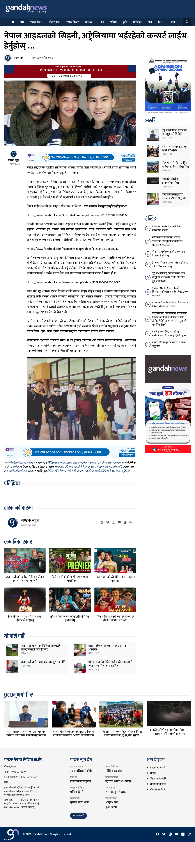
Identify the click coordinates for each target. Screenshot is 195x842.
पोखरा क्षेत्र (54, 22)
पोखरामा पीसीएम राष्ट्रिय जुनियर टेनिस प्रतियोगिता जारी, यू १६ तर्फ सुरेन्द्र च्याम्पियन (121, 735)
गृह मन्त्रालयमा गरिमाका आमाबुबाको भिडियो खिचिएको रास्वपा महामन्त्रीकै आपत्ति (26, 735)
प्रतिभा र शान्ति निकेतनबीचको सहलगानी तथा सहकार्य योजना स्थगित (110, 664)
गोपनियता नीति (157, 789)
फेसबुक (26, 467)
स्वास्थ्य (88, 22)
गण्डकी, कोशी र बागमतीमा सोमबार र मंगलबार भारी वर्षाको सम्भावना (169, 731)
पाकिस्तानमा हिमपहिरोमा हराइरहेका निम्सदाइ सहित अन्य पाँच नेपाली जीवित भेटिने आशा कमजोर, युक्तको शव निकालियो (169, 319)
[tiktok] (189, 834)
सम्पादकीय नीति (158, 784)
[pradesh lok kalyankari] (168, 418)
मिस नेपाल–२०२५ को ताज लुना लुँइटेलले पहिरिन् (25, 618)
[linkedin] (125, 523)
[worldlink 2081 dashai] (81, 157)
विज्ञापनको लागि (158, 778)
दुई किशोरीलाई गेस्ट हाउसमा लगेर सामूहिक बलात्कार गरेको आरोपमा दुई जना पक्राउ (168, 277)
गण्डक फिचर (72, 22)
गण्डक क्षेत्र (35, 22)
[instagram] (113, 523)
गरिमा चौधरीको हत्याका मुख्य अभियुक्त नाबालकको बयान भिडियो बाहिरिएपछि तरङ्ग (73, 735)
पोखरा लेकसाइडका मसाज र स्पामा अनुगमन (107, 647)
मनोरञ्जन (137, 22)
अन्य (172, 22)
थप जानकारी (78, 816)
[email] (130, 523)
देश (22, 22)
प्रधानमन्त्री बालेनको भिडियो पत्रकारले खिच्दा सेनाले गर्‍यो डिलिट (40, 647)
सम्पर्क (153, 773)
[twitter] (107, 523)
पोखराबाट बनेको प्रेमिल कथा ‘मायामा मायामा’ (115, 579)
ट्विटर (34, 467)
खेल (150, 22)
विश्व (160, 22)
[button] (187, 22)
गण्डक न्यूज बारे (157, 767)
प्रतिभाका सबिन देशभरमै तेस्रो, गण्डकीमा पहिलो (166, 228)
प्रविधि (113, 22)
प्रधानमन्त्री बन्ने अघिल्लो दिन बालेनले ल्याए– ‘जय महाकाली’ (25, 579)
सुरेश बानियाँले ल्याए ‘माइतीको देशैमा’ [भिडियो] (70, 618)
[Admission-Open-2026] (168, 85)
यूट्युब (51, 467)
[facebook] (102, 523)
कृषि (125, 22)
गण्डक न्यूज (30, 520)
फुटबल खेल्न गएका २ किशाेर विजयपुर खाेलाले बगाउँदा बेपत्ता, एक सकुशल (170, 292)
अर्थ (102, 22)
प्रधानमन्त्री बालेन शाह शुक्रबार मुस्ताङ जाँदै (43, 662)
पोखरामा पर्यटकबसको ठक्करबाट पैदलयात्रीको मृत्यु (168, 254)
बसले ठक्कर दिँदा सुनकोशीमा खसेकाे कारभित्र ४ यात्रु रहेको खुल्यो (169, 334)
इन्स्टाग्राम (42, 467)
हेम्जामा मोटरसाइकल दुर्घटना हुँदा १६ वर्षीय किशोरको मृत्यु (170, 264)
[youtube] (119, 523)
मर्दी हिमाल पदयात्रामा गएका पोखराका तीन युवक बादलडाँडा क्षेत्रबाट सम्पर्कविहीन (167, 241)
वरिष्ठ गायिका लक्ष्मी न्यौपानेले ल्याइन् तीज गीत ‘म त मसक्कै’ (115, 618)
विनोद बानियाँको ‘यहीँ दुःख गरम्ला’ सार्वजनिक (70, 579)
